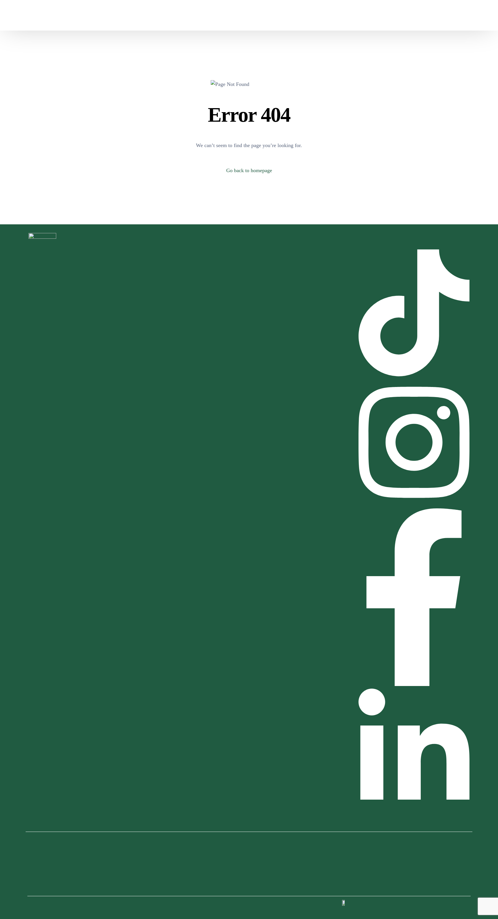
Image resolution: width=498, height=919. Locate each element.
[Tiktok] (414, 15)
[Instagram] (394, 15)
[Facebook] (384, 15)
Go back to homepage (249, 170)
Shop (351, 15)
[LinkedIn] (404, 15)
